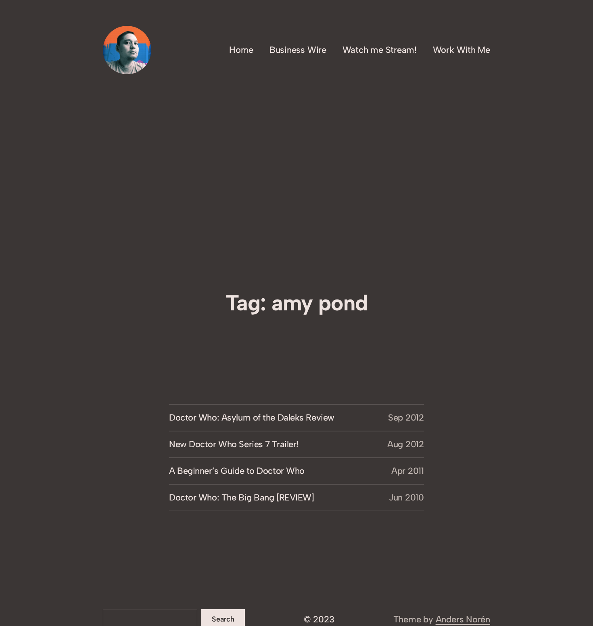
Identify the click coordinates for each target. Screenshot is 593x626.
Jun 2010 (406, 497)
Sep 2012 (406, 417)
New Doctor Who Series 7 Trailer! (234, 444)
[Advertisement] (296, 228)
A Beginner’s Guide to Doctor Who (237, 470)
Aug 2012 (405, 444)
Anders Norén (463, 619)
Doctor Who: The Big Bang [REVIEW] (241, 497)
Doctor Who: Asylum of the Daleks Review (251, 417)
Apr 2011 (407, 470)
